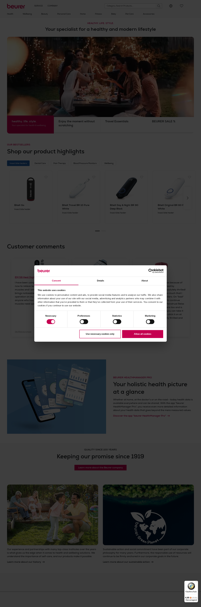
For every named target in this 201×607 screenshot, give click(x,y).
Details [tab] (100, 280)
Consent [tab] (56, 280)
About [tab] (144, 280)
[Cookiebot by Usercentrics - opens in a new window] (150, 271)
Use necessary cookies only (100, 334)
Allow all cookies (142, 334)
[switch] (84, 321)
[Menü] (196, 582)
